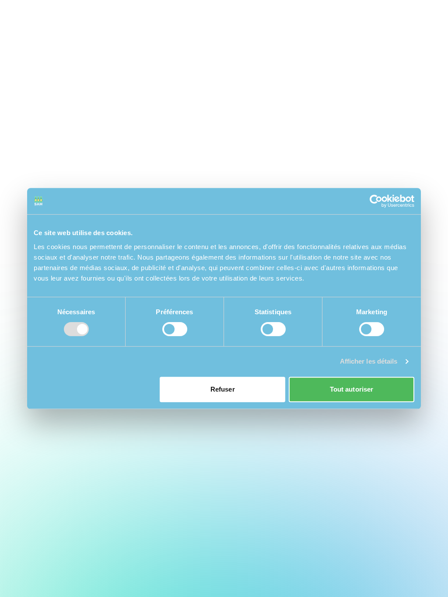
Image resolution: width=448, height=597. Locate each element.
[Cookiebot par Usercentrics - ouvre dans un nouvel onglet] (376, 201)
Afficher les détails (369, 361)
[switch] (174, 329)
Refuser (222, 389)
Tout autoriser (351, 389)
